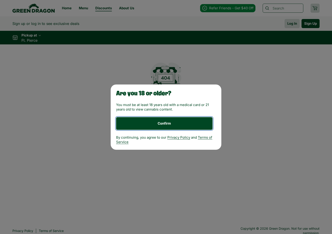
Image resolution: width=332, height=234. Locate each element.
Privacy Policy (178, 137)
